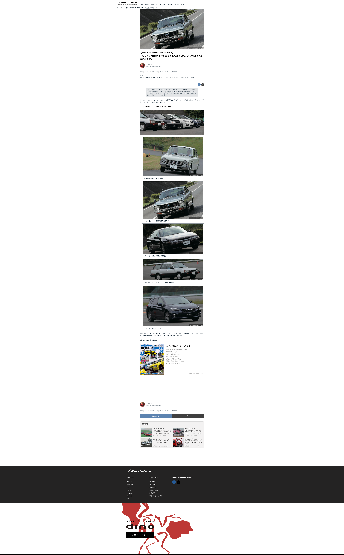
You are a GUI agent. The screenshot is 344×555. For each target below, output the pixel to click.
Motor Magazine (156, 66)
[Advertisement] (153, 387)
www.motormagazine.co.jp (196, 175)
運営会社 (152, 481)
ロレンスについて (155, 484)
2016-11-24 (149, 64)
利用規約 (152, 493)
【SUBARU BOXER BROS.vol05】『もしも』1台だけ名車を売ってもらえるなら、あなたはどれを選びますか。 (171, 55)
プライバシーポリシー (156, 496)
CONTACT (140, 535)
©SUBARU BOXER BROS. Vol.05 (195, 48)
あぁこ (148, 66)
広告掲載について (155, 487)
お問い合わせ (153, 490)
